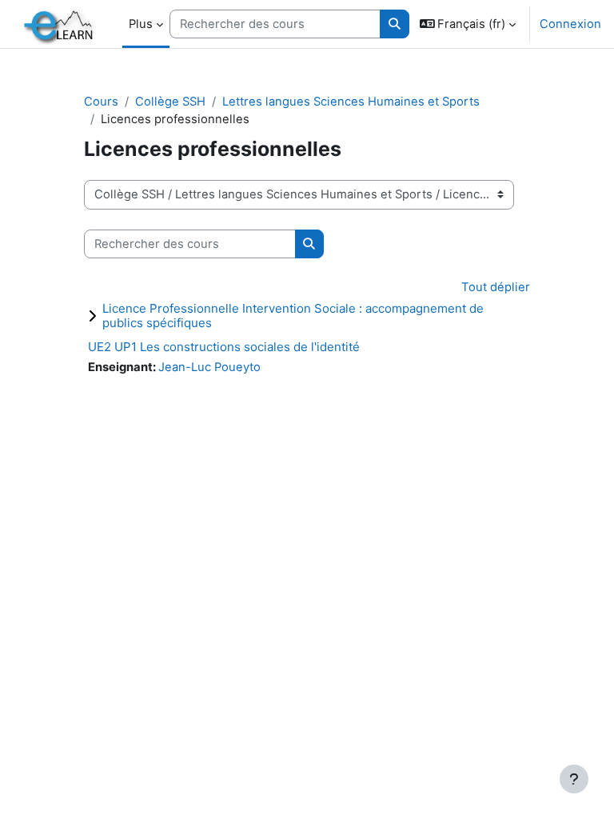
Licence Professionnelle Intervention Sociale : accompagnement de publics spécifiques (293, 315)
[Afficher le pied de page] (574, 779)
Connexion (570, 24)
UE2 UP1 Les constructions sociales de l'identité (224, 346)
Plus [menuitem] (141, 24)
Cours (101, 101)
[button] (468, 24)
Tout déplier (495, 287)
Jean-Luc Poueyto (209, 367)
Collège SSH (170, 101)
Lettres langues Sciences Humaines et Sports (351, 101)
